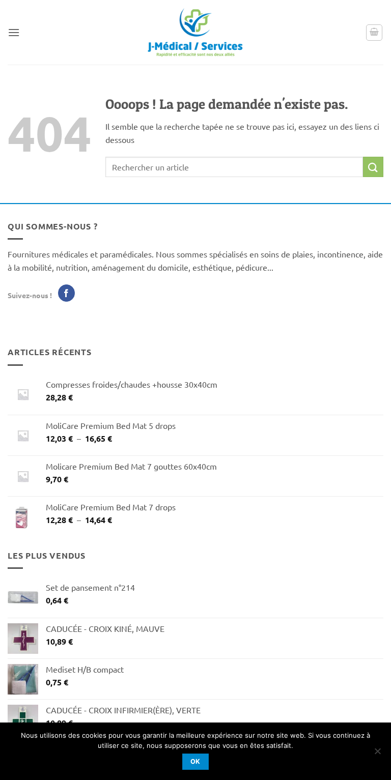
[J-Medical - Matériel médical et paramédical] (195, 32)
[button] (14, 32)
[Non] (377, 754)
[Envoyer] (373, 167)
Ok (195, 761)
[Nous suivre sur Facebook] (66, 293)
